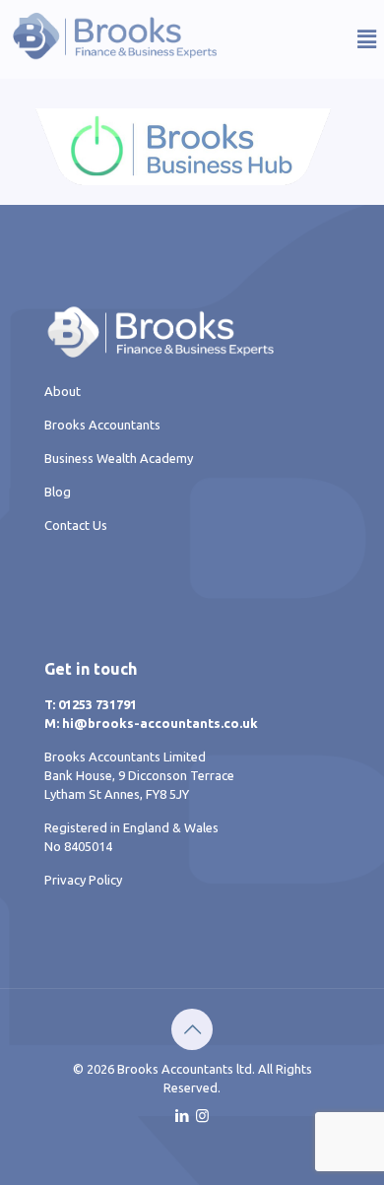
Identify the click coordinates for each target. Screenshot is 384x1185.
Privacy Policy (83, 880)
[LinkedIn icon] (181, 1115)
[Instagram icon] (202, 1115)
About (62, 391)
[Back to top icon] (192, 1029)
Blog (57, 491)
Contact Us (75, 525)
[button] (332, 39)
